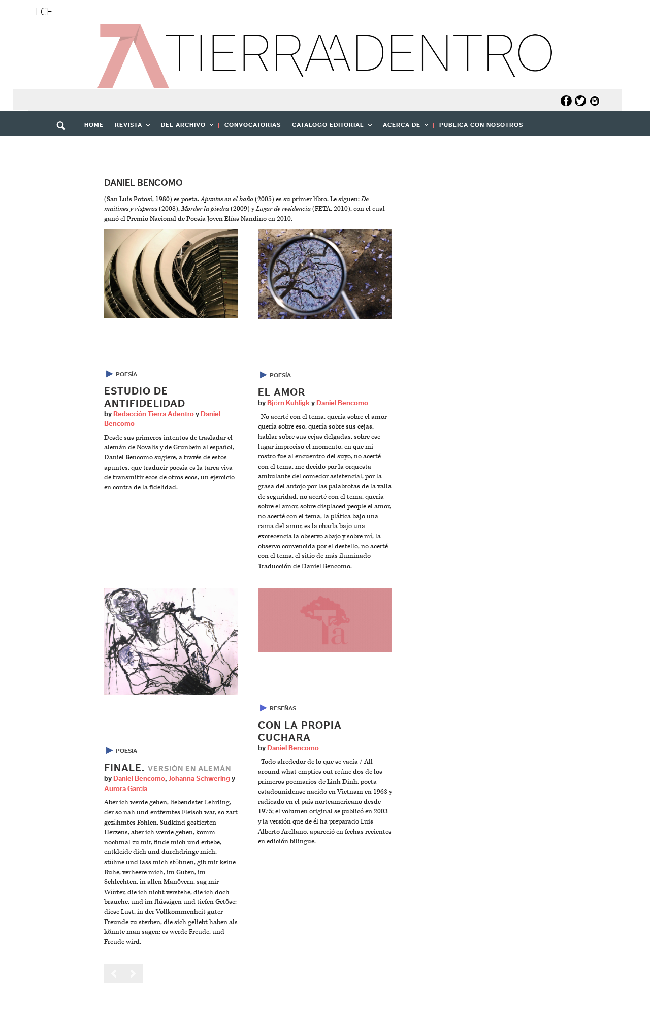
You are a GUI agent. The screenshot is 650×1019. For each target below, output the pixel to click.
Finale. (167, 768)
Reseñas (283, 708)
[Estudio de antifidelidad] (171, 273)
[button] (64, 148)
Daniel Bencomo (342, 403)
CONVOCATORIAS (252, 125)
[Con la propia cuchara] (325, 620)
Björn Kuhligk (288, 403)
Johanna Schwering (199, 778)
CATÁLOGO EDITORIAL (325, 128)
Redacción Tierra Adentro (153, 414)
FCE (44, 11)
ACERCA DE (398, 128)
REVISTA (125, 128)
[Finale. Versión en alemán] (171, 641)
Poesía (126, 374)
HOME (94, 125)
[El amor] (325, 274)
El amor (281, 392)
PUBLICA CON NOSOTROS (481, 125)
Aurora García (125, 789)
